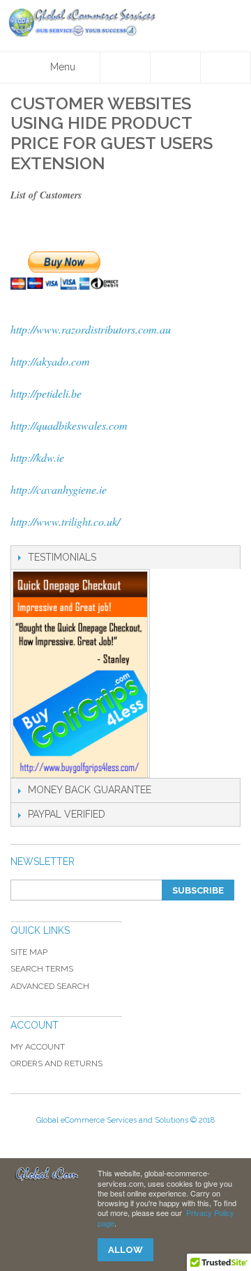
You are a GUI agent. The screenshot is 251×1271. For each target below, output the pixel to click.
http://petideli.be (46, 393)
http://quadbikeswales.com (69, 425)
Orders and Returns (56, 1063)
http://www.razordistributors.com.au (90, 329)
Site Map (28, 952)
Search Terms (41, 969)
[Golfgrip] (80, 674)
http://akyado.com (50, 361)
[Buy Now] (125, 270)
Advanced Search (49, 986)
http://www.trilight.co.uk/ (65, 521)
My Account (37, 1047)
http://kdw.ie (37, 457)
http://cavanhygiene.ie (58, 489)
